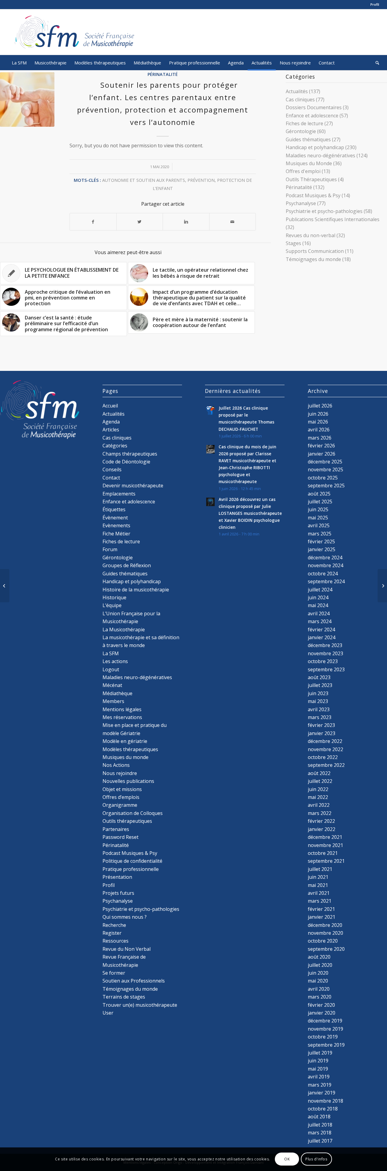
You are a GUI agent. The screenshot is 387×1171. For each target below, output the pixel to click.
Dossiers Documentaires (314, 107)
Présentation (117, 877)
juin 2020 (318, 973)
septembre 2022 (326, 765)
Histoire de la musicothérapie (135, 589)
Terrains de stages (123, 996)
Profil (374, 4)
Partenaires (115, 829)
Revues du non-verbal (310, 235)
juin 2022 (318, 789)
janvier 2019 (321, 1092)
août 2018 (319, 1116)
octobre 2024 (323, 573)
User (107, 1012)
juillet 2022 (320, 781)
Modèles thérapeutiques (130, 749)
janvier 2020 (321, 1012)
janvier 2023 (321, 733)
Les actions (115, 661)
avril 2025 (319, 525)
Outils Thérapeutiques (311, 179)
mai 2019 (318, 1068)
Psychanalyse (301, 203)
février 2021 (321, 909)
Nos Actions (116, 765)
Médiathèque (117, 693)
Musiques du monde (125, 757)
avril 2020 (319, 989)
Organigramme (119, 805)
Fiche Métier (116, 533)
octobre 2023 (323, 661)
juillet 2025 (320, 501)
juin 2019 (318, 1060)
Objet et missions (122, 789)
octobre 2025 (323, 477)
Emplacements (118, 493)
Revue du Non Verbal (126, 949)
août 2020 (319, 956)
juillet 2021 (320, 869)
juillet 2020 (320, 965)
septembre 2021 (326, 861)
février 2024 (321, 629)
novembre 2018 (325, 1100)
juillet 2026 (320, 405)
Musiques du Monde (309, 163)
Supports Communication (315, 251)
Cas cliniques (300, 99)
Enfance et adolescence (312, 115)
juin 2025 (318, 509)
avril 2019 (319, 1076)
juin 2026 (318, 414)
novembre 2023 (325, 653)
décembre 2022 (325, 741)
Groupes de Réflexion (126, 565)
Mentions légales (121, 709)
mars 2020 (319, 996)
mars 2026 (319, 437)
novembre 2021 (325, 845)
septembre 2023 (326, 669)
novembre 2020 (325, 933)
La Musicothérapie (123, 629)
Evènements (116, 525)
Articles (110, 429)
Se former (113, 973)
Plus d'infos (316, 1159)
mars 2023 (319, 717)
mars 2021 (319, 901)
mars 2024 (319, 621)
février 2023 (321, 725)
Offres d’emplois (120, 797)
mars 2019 (319, 1084)
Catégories (114, 445)
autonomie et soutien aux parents (143, 180)
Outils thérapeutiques (127, 821)
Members (113, 701)
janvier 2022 (321, 829)
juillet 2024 (320, 589)
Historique (114, 597)
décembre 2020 (325, 925)
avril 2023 (319, 709)
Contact (111, 477)
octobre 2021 (323, 853)
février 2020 (321, 1005)
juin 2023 (318, 693)
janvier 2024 (321, 637)
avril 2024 (319, 613)
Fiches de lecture (304, 123)
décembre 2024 (325, 557)
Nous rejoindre (119, 773)
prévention (201, 180)
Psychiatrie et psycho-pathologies (324, 211)
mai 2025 (318, 517)
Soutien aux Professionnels (133, 980)
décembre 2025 (325, 461)
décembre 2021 (325, 837)
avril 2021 (319, 893)
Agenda (111, 421)
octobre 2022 (323, 757)
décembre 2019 (325, 1020)
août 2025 (319, 493)
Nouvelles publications (128, 781)
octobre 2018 (323, 1108)
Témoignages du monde (313, 259)
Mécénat (112, 685)
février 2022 (321, 821)
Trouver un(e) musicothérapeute (139, 1005)
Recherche (114, 925)
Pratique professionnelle (130, 869)
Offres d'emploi (303, 171)
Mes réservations (122, 717)
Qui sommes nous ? (124, 917)
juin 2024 (318, 597)
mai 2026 (318, 421)
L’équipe (112, 605)
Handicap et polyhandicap (315, 147)
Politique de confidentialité (132, 861)
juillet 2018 (320, 1124)
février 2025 (321, 541)
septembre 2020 (326, 949)
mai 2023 (318, 701)
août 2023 (319, 677)
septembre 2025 (326, 485)
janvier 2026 (321, 453)
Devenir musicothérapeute (132, 485)
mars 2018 (319, 1132)
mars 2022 (319, 813)
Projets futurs (118, 893)
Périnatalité (163, 74)
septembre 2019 (326, 1045)
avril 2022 (319, 805)
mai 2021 (318, 885)
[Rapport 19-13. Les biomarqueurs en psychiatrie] (4, 585)
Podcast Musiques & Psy (313, 195)
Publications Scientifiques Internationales (332, 219)
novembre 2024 (325, 565)
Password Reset (120, 837)
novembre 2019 (325, 1028)
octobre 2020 (323, 940)
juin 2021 (318, 877)
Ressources (115, 940)
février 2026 (321, 445)
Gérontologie (301, 131)
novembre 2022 (325, 749)
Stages (293, 243)
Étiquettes (113, 509)
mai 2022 (318, 797)
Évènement (115, 517)
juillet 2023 (320, 685)
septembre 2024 (326, 581)
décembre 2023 (325, 645)
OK (287, 1159)
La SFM (110, 653)
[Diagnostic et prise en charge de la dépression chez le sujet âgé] (382, 585)
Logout (110, 669)
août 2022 (319, 773)
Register (112, 933)
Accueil (110, 405)
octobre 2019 (323, 1036)
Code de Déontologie (126, 461)
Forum (109, 549)
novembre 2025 (325, 469)
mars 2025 (319, 533)
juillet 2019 (320, 1052)
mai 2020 (318, 980)
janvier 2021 (321, 917)
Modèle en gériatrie (124, 741)
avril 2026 (319, 429)
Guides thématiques (308, 139)
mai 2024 (318, 605)
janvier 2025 (321, 549)
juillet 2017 (320, 1140)
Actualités (297, 91)
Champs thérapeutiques (129, 453)
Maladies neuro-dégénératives (320, 155)
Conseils (112, 469)
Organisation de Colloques (132, 813)
